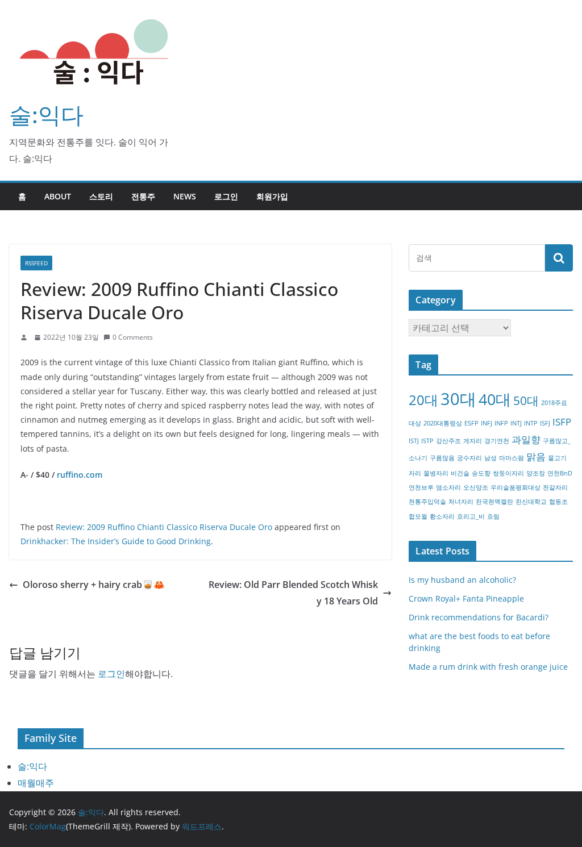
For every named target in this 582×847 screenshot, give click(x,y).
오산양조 (475, 487)
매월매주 (36, 783)
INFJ (486, 423)
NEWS (184, 196)
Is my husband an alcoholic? (462, 579)
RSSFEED (36, 263)
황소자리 (442, 516)
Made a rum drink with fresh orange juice (488, 666)
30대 (458, 398)
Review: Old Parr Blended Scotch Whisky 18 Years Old (293, 592)
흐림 (493, 516)
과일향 (526, 439)
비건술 (460, 473)
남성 (490, 458)
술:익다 (46, 114)
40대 (495, 399)
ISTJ (414, 441)
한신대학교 (531, 502)
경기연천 (496, 441)
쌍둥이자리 (508, 473)
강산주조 (448, 441)
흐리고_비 (471, 516)
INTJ (516, 423)
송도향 (481, 473)
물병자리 (435, 473)
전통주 (143, 196)
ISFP (561, 421)
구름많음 (442, 458)
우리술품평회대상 (515, 487)
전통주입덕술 (427, 502)
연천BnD (559, 473)
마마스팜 (511, 458)
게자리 (472, 441)
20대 (423, 399)
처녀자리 (460, 502)
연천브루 (421, 487)
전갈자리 (555, 487)
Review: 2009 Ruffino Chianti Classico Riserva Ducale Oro (164, 526)
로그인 (226, 196)
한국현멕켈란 (494, 502)
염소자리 (448, 487)
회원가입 (272, 196)
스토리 (101, 196)
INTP (531, 423)
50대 (526, 400)
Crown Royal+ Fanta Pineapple (466, 598)
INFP (501, 423)
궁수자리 (469, 458)
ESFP (471, 423)
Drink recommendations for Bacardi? (478, 617)
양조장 (535, 473)
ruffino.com (79, 474)
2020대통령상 (442, 423)
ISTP (427, 441)
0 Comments (133, 337)
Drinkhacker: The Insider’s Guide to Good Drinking (115, 541)
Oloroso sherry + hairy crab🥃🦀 (94, 584)
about (57, 196)
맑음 (536, 456)
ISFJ (545, 423)
